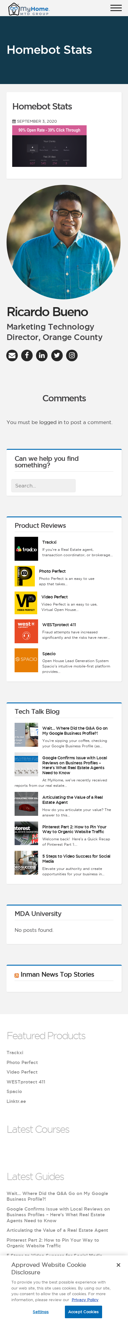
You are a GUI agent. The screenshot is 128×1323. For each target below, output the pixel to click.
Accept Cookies (83, 1312)
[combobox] (43, 485)
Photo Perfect (52, 571)
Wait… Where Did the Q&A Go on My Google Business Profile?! (75, 731)
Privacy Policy (85, 1300)
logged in (50, 422)
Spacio (48, 653)
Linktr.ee (16, 1101)
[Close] (118, 1265)
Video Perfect (54, 597)
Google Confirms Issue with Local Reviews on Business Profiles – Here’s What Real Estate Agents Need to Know (74, 765)
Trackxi (49, 542)
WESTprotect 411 (59, 624)
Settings (41, 1312)
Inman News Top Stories (57, 974)
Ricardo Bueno (47, 311)
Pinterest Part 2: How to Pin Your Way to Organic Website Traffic (74, 829)
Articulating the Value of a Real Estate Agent (57, 1230)
